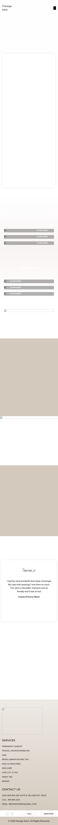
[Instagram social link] (12, 814)
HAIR (4, 755)
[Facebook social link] (7, 814)
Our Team (29, 527)
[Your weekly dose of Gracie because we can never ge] (29, 670)
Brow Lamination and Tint (15, 759)
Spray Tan (7, 777)
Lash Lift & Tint (10, 772)
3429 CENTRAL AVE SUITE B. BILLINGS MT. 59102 (24, 795)
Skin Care (7, 768)
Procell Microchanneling (16, 751)
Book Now (48, 814)
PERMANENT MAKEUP (12, 746)
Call (29, 814)
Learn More (29, 277)
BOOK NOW (44, 8)
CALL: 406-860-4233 (11, 800)
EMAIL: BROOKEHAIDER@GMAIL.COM (19, 804)
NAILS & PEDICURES (11, 764)
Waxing (5, 781)
